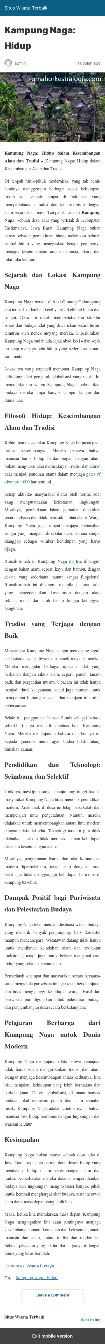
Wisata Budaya (40, 1265)
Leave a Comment (52, 1295)
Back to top (91, 1320)
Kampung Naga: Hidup (37, 1277)
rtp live (75, 561)
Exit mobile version (52, 1336)
